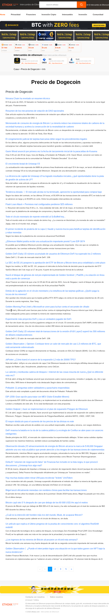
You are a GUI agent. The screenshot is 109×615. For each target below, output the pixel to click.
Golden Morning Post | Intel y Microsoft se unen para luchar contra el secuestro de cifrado (47, 307)
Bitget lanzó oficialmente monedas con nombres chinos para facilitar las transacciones (46, 490)
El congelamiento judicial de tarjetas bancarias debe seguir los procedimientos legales (46, 139)
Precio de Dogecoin (30, 69)
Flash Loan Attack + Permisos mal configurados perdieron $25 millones (39, 204)
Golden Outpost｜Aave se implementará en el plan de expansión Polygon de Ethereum (47, 409)
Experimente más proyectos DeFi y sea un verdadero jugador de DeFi (38, 319)
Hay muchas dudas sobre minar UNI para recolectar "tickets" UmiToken (39, 478)
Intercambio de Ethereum (50, 612)
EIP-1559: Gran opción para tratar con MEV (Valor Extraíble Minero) (37, 397)
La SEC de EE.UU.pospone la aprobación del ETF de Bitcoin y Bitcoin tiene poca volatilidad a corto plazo (55, 263)
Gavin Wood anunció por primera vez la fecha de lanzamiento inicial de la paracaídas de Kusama (51, 151)
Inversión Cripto (49, 14)
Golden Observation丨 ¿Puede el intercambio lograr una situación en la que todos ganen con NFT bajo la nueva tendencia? (55, 550)
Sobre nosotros (56, 597)
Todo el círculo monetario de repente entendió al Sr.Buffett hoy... (35, 217)
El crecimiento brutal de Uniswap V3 (23, 164)
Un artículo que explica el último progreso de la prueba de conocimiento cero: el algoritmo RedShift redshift (52, 525)
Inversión (83, 14)
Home (2, 14)
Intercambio (67, 14)
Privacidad (15, 14)
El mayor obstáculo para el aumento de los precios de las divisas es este (40, 421)
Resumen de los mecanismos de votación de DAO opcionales (35, 111)
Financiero (31, 14)
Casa (16, 69)
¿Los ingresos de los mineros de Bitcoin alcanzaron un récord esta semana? (42, 540)
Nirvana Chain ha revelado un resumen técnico (28, 98)
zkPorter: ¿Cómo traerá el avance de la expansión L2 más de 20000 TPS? (41, 359)
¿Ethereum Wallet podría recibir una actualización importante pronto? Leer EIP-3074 (45, 241)
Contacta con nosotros (35, 597)
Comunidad (98, 14)
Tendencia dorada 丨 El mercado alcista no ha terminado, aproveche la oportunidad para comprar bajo (54, 192)
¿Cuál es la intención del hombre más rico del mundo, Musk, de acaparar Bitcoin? (44, 515)
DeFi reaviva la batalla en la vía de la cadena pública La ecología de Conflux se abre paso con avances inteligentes (54, 432)
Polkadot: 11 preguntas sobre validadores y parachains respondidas (38, 388)
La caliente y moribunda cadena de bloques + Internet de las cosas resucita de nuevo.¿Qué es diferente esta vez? (54, 374)
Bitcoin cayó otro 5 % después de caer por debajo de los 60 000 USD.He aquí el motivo (47, 502)
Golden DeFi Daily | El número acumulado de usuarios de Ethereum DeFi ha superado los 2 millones (53, 254)
